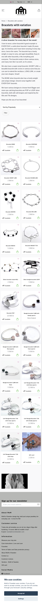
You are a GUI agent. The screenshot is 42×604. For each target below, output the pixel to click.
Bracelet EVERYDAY (31, 144)
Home (3, 21)
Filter (5, 113)
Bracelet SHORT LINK (10, 178)
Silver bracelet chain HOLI (10, 279)
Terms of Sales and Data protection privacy (15, 549)
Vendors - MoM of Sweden (10, 562)
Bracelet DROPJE (10, 212)
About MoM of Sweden (9, 553)
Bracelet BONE (10, 144)
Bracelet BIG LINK (31, 212)
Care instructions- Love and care (12, 543)
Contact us (5, 556)
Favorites (5, 546)
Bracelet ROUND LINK (31, 178)
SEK (29, 2)
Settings (21, 599)
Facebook (6, 573)
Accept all (21, 593)
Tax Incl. (20, 2)
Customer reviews (7, 559)
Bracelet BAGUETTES (31, 245)
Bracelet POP (10, 313)
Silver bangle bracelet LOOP (31, 279)
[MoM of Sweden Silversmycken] (21, 10)
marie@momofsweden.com (15, 532)
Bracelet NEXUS (10, 245)
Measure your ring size (9, 540)
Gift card (31, 455)
